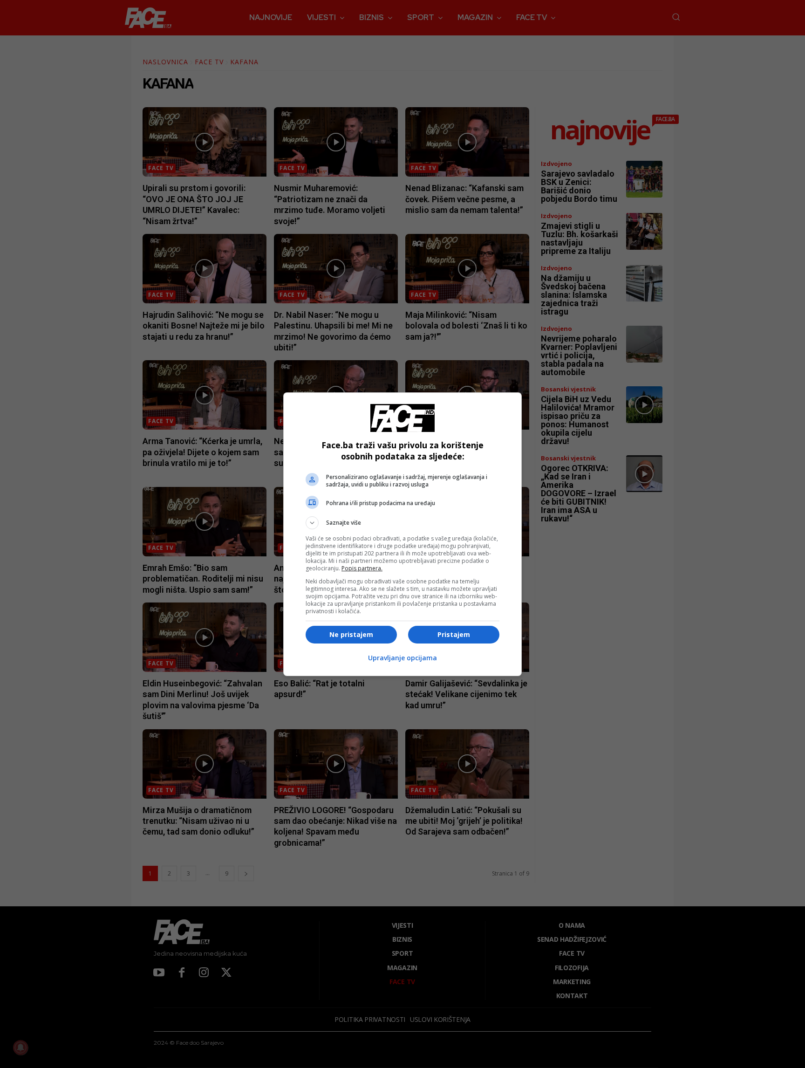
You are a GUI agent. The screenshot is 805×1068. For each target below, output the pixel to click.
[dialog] (402, 534)
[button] (402, 522)
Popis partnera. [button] (361, 568)
